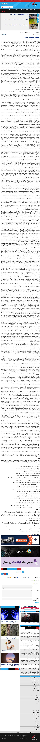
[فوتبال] (38, 18)
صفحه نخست (37, 34)
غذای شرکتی (37, 697)
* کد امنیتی (36, 598)
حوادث (12, 732)
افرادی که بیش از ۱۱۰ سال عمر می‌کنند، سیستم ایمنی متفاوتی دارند (18, 14)
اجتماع (22, 732)
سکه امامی (37, 721)
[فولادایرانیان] (20, 540)
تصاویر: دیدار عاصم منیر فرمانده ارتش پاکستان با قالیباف (30, 623)
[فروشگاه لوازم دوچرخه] (20, 551)
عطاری (38, 693)
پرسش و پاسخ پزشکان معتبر (34, 677)
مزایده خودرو (37, 716)
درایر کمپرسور (37, 699)
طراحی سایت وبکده (36, 714)
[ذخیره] (4, 34)
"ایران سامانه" (21, 739)
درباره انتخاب (25, 735)
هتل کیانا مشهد (36, 688)
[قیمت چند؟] (38, 16)
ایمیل (37, 588)
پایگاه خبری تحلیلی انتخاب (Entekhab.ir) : (33, 39)
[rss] (6, 12)
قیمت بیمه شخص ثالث (35, 710)
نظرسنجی (1, 0)
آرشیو (23, 736)
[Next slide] (21, 611)
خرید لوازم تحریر (36, 684)
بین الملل (30, 732)
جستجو (26, 736)
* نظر (37, 590)
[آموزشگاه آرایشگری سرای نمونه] (20, 562)
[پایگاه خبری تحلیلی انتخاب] (35, 5)
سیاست (33, 34)
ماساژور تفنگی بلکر (36, 690)
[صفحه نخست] (38, 15)
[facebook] (3, 574)
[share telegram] (4, 12)
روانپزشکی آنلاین (36, 727)
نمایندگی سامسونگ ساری (35, 695)
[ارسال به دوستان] (2, 34)
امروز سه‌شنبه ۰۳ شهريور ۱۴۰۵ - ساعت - (32, 9)
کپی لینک (19, 569)
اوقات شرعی (9, 0)
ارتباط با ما (21, 735)
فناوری (19, 732)
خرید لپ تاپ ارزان (36, 686)
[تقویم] (38, 20)
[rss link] (7, 732)
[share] (2, 12)
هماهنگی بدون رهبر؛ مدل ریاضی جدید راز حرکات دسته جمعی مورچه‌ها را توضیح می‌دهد (16, 20)
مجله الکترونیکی (7, 735)
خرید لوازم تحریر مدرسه (35, 680)
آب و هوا (12, 0)
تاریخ (27, 732)
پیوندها (15, 0)
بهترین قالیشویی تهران (35, 718)
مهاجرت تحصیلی (36, 705)
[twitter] (2, 574)
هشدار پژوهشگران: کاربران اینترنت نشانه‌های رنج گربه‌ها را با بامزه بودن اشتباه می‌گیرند (16, 25)
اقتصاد (25, 732)
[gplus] (5, 574)
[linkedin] (7, 574)
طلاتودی (37, 703)
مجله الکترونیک (5, 0)
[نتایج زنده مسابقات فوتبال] (38, 22)
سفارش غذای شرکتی (36, 712)
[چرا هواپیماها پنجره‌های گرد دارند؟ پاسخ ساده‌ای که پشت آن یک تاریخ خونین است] (10, 658)
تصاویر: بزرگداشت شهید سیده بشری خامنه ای (32, 658)
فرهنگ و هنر (16, 732)
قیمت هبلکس (37, 708)
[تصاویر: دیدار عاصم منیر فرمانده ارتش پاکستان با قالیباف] (30, 617)
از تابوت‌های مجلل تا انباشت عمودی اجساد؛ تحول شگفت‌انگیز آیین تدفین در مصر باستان (10, 637)
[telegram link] (5, 732)
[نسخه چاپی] (1, 34)
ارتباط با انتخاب (19, 0)
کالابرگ (38, 701)
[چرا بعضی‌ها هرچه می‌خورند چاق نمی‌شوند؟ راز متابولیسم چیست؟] (10, 644)
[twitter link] (3, 732)
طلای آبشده (37, 725)
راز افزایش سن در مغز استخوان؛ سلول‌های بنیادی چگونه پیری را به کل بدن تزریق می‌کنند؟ (10, 622)
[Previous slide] (24, 611)
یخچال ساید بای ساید (35, 682)
